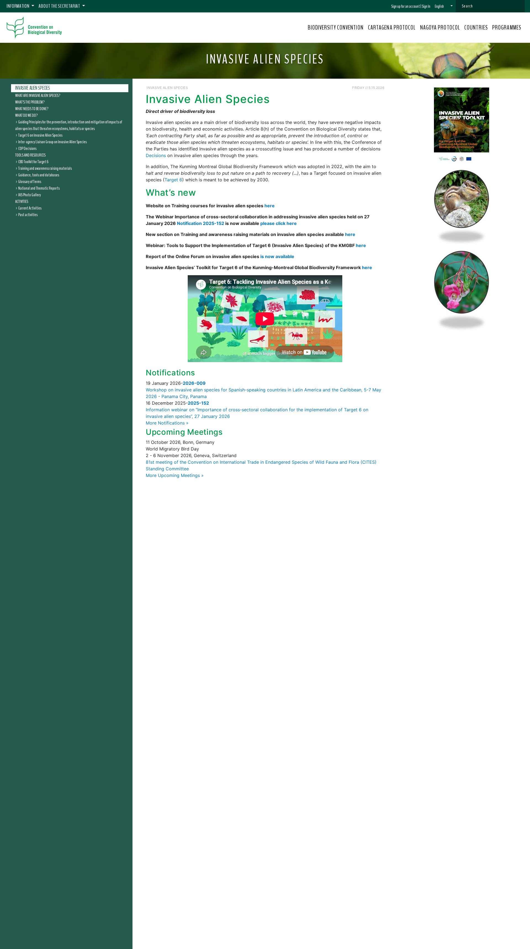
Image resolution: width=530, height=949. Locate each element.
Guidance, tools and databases (38, 175)
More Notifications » (167, 423)
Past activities (28, 214)
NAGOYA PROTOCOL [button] (440, 27)
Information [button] (18, 6)
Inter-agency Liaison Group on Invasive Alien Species (52, 142)
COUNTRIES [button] (476, 27)
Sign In (426, 6)
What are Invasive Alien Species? (37, 95)
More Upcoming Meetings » (175, 475)
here (269, 205)
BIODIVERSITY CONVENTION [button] (335, 27)
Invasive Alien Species (32, 88)
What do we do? (26, 115)
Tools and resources (30, 155)
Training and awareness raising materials (45, 168)
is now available (277, 256)
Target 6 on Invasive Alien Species (40, 135)
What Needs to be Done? (31, 108)
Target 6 (173, 179)
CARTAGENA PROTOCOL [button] (392, 27)
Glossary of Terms (29, 181)
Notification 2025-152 (200, 223)
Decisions (156, 155)
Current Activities (29, 208)
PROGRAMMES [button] (506, 27)
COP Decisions (27, 148)
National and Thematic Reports (39, 188)
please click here (278, 223)
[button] (443, 6)
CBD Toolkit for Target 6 (33, 161)
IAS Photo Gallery (29, 195)
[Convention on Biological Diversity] (34, 27)
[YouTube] (349, 87)
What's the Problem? (29, 102)
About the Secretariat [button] (60, 6)
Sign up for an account (405, 6)
